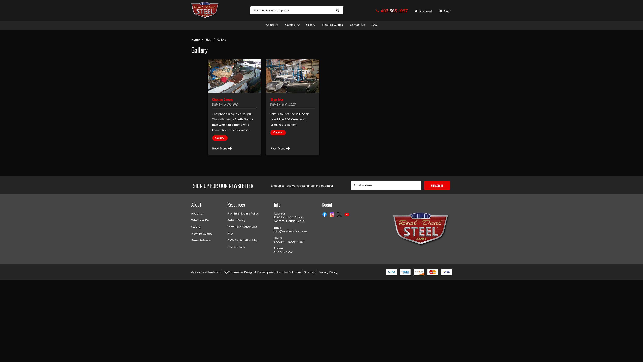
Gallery (310, 25)
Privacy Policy (327, 272)
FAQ (374, 25)
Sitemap (309, 272)
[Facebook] (325, 215)
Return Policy (236, 220)
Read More (220, 148)
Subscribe (437, 186)
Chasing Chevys (222, 99)
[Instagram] (332, 215)
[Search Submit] (338, 10)
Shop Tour (276, 99)
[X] (340, 215)
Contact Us (357, 25)
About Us (272, 25)
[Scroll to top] (6, 355)
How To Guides (201, 233)
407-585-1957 (283, 252)
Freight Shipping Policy (243, 213)
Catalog (290, 25)
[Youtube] (347, 215)
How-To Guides (332, 25)
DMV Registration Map (242, 240)
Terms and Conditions (242, 227)
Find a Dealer (236, 247)
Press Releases (201, 240)
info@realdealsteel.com (290, 231)
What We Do (200, 220)
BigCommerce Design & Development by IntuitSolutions (262, 272)
